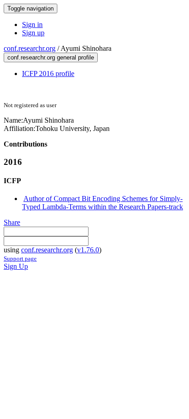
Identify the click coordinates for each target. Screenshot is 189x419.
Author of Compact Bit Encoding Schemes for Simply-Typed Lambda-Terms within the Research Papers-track (102, 203)
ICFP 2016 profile (48, 73)
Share (12, 222)
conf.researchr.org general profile (50, 57)
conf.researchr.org (30, 48)
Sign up (33, 33)
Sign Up (16, 266)
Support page (20, 258)
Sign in (32, 24)
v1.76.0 (88, 250)
